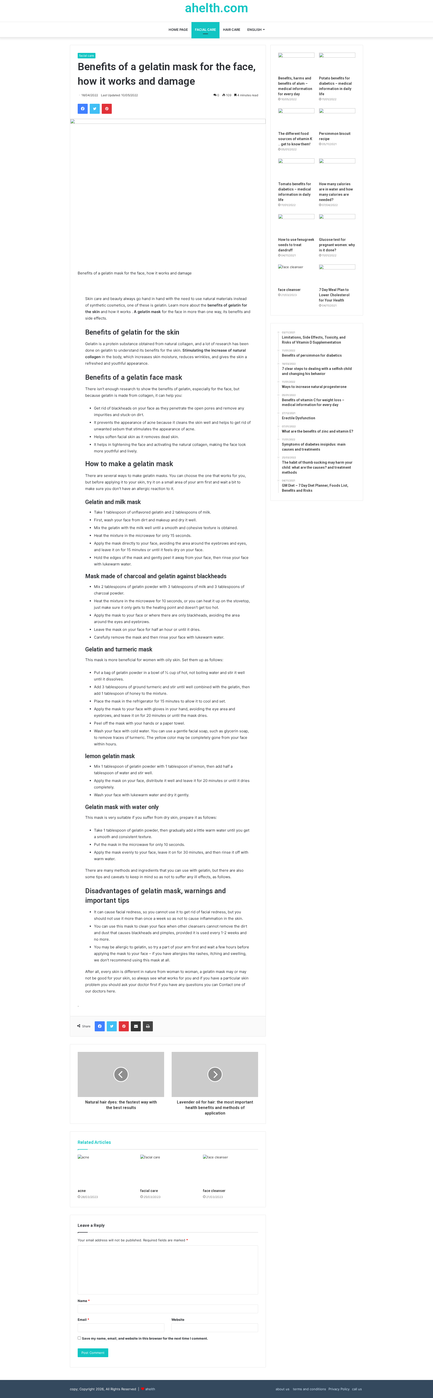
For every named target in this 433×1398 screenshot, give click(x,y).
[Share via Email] (136, 1026)
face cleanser (214, 1191)
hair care (231, 30)
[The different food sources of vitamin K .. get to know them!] (296, 118)
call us (357, 1389)
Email (83, 1320)
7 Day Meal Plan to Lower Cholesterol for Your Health (334, 295)
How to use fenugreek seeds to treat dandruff (296, 245)
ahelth (150, 1389)
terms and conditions (309, 1389)
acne (82, 1191)
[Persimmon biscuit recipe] (337, 118)
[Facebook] (83, 109)
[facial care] (167, 1170)
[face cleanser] (230, 1170)
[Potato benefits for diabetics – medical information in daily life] (337, 63)
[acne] (105, 1170)
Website (177, 1320)
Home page (178, 30)
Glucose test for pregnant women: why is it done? (337, 245)
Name (84, 1301)
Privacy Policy (339, 1389)
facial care (205, 30)
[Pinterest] (107, 109)
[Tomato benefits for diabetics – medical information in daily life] (296, 168)
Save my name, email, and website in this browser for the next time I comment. (145, 1338)
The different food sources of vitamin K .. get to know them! (295, 139)
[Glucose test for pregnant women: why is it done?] (337, 224)
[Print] (148, 1026)
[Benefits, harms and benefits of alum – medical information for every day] (296, 63)
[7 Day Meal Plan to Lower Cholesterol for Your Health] (337, 274)
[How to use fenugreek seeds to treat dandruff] (296, 224)
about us (282, 1389)
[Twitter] (95, 109)
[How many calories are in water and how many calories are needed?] (337, 168)
